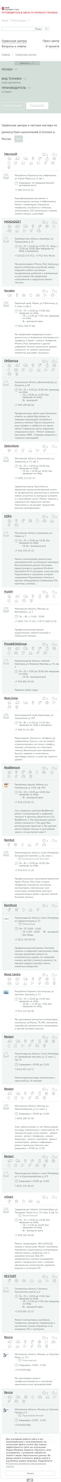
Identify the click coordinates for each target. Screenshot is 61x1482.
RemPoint (10, 905)
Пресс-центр (51, 40)
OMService (11, 361)
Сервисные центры (14, 40)
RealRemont (12, 767)
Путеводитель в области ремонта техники (29, 12)
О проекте (52, 46)
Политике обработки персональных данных (26, 1465)
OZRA (8, 516)
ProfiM (8, 592)
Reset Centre (12, 974)
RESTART (10, 1276)
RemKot (9, 840)
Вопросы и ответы (14, 46)
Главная (6, 54)
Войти (5, 20)
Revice (8, 1337)
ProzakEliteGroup (15, 644)
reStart (8, 1197)
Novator (9, 290)
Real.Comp (11, 698)
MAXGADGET (12, 221)
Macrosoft (10, 154)
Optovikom (11, 446)
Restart (9, 1036)
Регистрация (19, 20)
